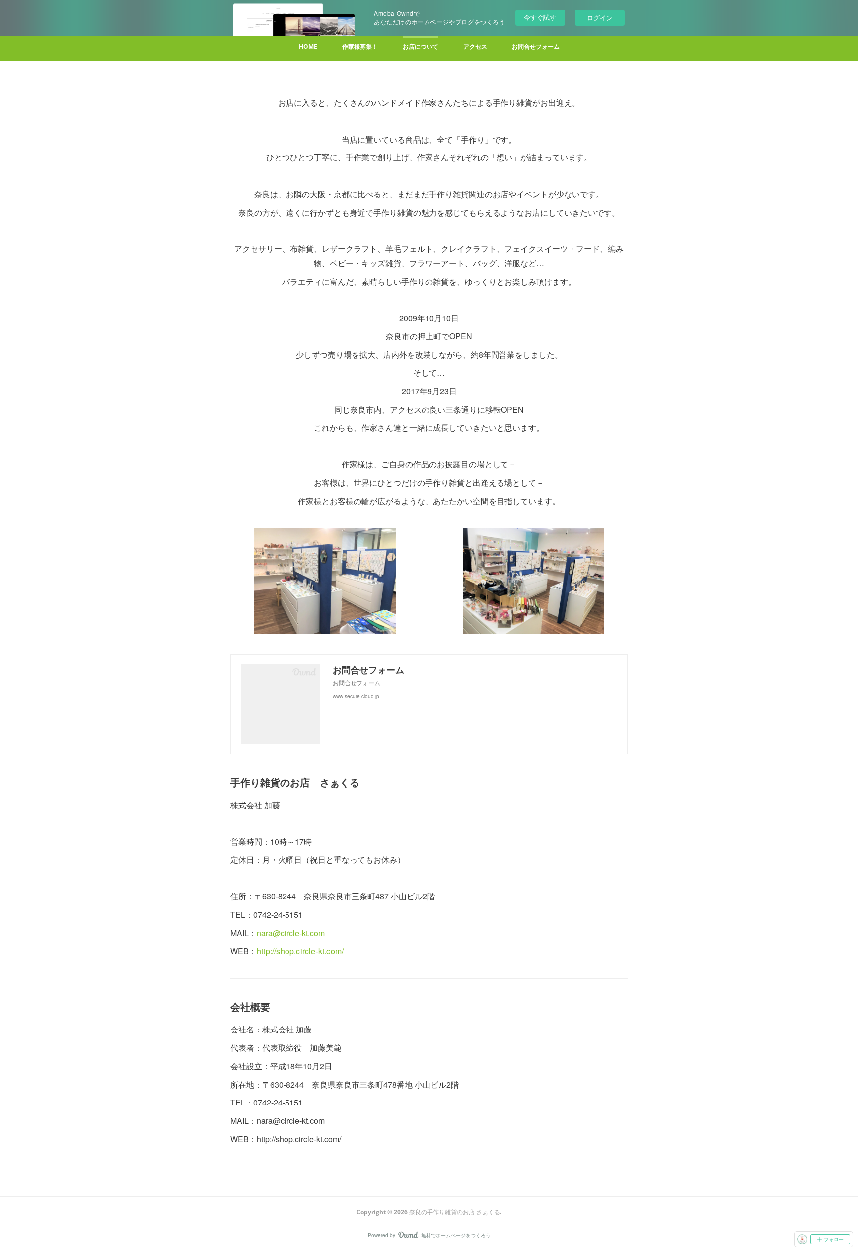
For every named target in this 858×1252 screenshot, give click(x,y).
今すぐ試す (540, 17)
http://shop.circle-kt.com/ (300, 951)
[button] (308, 48)
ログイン (600, 17)
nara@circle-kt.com (291, 933)
